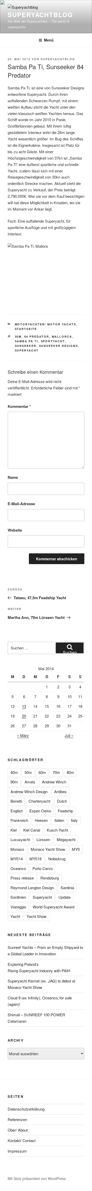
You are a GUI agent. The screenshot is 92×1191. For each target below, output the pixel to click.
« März (23, 735)
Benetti (16, 801)
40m (14, 772)
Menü (49, 40)
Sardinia (67, 887)
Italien (59, 820)
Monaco (17, 849)
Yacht (15, 916)
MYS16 (35, 858)
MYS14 (16, 858)
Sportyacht (53, 341)
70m (56, 772)
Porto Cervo (42, 868)
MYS (76, 849)
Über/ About (18, 1130)
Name (13, 477)
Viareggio (18, 906)
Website (15, 530)
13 (24, 706)
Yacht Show (37, 916)
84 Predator (36, 336)
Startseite (26, 329)
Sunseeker (26, 346)
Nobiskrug (56, 858)
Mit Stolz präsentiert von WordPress (37, 1178)
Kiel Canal (31, 830)
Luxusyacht (20, 839)
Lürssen (43, 839)
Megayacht (66, 839)
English (16, 810)
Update (65, 897)
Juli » (69, 735)
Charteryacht (39, 801)
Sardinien (18, 897)
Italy (74, 820)
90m (14, 781)
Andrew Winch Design (29, 791)
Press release (22, 878)
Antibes (60, 791)
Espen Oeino (40, 810)
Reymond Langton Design (32, 887)
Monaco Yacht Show (48, 849)
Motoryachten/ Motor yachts (45, 324)
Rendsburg (49, 878)
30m (18, 336)
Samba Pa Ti (26, 341)
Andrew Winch (54, 781)
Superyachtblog (40, 14)
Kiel (13, 830)
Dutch (62, 801)
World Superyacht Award (53, 906)
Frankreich (19, 820)
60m (42, 772)
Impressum (17, 1151)
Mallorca (62, 336)
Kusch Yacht (57, 830)
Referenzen (17, 1119)
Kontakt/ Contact (22, 1140)
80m (70, 772)
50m (28, 772)
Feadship (65, 810)
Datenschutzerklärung (26, 1109)
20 (24, 716)
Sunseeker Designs (58, 346)
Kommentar (19, 406)
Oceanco (18, 868)
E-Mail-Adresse (21, 503)
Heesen (41, 820)
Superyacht (27, 350)
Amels (30, 781)
